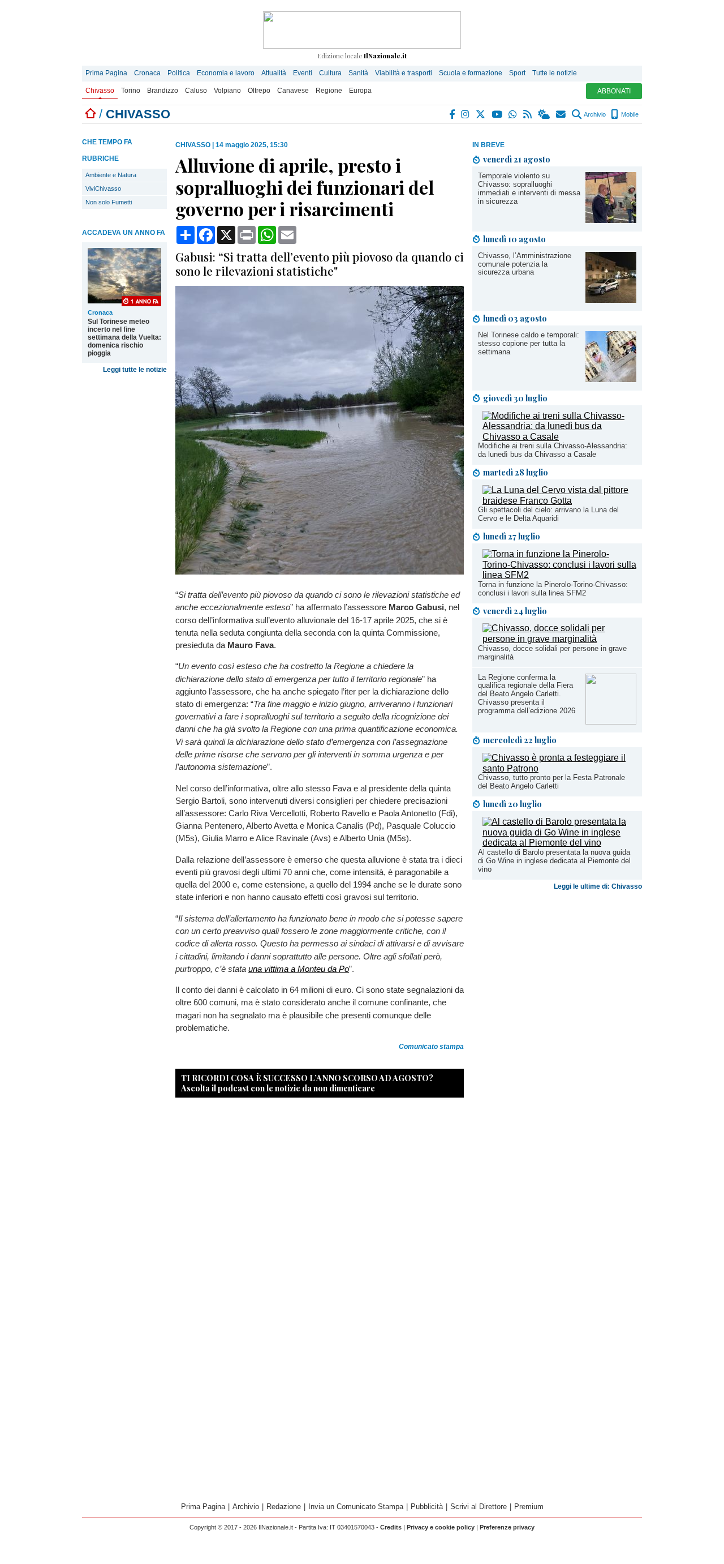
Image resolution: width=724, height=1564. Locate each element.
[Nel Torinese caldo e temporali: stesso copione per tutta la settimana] (610, 379)
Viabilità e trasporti (403, 73)
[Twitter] (481, 114)
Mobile (629, 114)
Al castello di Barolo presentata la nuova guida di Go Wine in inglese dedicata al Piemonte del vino (554, 860)
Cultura (330, 73)
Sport (517, 73)
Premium (529, 1506)
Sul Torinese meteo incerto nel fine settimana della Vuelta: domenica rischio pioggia (124, 337)
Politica (178, 73)
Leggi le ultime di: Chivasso (598, 886)
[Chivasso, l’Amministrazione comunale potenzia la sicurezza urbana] (610, 300)
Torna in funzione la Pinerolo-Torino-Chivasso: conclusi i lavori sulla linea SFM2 (553, 588)
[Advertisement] (557, 984)
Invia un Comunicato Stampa (355, 1506)
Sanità (358, 73)
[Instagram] (466, 114)
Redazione (283, 1506)
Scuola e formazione (470, 73)
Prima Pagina (106, 73)
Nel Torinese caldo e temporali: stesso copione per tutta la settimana (528, 343)
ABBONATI (614, 91)
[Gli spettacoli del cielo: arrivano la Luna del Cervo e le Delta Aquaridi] (559, 500)
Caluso (196, 91)
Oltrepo (259, 91)
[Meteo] (544, 114)
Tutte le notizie (554, 73)
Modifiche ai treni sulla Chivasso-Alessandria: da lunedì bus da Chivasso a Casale (552, 450)
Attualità (273, 73)
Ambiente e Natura (110, 175)
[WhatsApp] (513, 114)
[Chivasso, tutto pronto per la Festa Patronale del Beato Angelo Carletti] (559, 768)
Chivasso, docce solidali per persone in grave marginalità (552, 652)
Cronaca (147, 73)
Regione (329, 91)
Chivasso (99, 91)
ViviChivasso (103, 188)
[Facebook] (452, 114)
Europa (360, 91)
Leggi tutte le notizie (135, 370)
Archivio (594, 114)
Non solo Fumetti (108, 202)
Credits (391, 1527)
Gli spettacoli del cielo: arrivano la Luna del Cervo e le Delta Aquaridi (548, 513)
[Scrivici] (561, 114)
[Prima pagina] (90, 114)
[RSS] (528, 114)
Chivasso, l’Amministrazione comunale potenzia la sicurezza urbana (524, 264)
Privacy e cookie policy (441, 1527)
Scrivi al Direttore (478, 1506)
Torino (130, 91)
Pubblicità (427, 1506)
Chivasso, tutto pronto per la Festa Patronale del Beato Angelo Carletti (551, 781)
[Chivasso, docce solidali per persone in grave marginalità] (559, 639)
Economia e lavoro (226, 73)
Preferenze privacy (507, 1527)
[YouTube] (497, 114)
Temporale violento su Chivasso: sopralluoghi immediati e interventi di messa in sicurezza (529, 188)
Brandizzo (162, 91)
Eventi (302, 73)
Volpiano (227, 91)
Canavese (293, 91)
